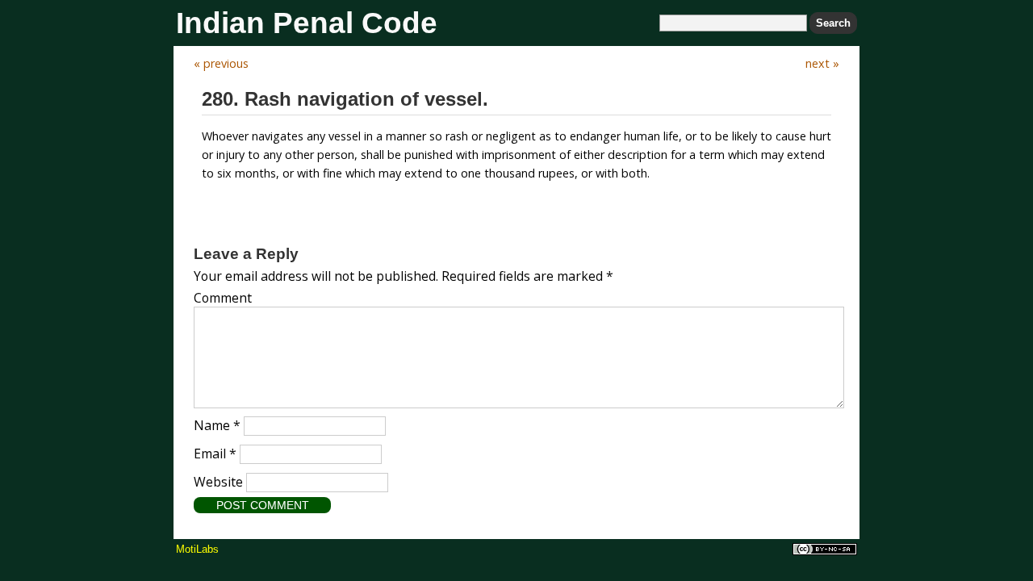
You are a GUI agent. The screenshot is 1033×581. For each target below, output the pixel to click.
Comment (223, 298)
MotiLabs (197, 549)
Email (215, 453)
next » (822, 63)
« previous (221, 63)
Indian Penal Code (306, 23)
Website (218, 482)
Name (217, 425)
